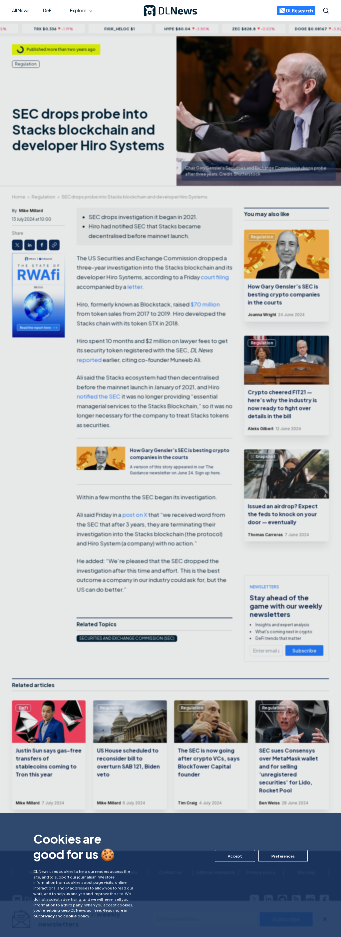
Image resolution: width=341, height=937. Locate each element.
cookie (70, 915)
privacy (47, 915)
